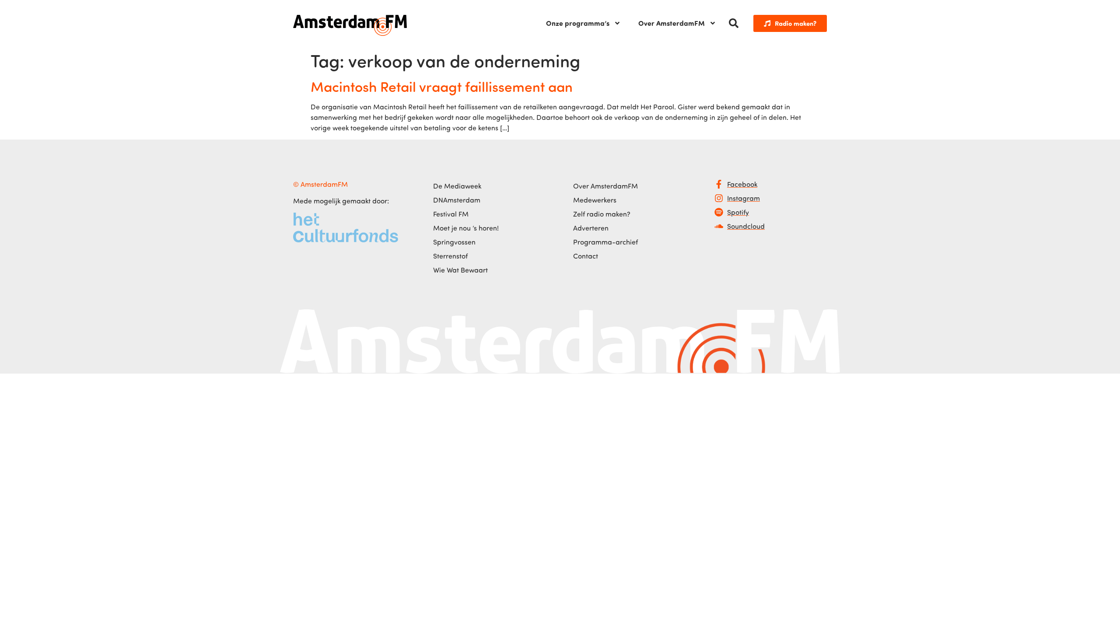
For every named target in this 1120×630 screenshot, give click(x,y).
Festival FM (451, 214)
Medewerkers (594, 200)
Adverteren (591, 228)
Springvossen (454, 242)
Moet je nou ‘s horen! (466, 228)
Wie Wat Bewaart (460, 270)
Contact (585, 256)
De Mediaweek (457, 186)
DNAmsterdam (456, 200)
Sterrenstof (450, 256)
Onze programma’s (577, 23)
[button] (733, 23)
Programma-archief (605, 242)
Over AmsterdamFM (671, 23)
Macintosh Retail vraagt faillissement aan (442, 86)
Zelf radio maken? (601, 214)
